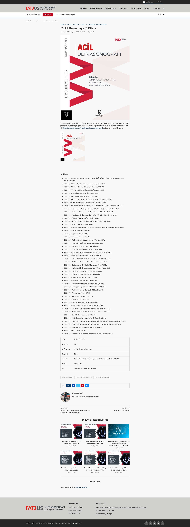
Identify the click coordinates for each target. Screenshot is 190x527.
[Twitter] (161, 15)
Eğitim (37, 21)
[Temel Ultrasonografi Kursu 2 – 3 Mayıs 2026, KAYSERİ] (71, 458)
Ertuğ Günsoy (69, 32)
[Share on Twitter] (78, 385)
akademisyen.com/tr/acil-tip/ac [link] (83, 128)
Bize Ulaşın (100, 504)
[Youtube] (163, 15)
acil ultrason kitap (67, 377)
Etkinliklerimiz (110, 8)
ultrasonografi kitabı (102, 377)
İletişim (146, 8)
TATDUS (83, 8)
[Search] (163, 8)
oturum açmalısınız (82, 487)
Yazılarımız (122, 8)
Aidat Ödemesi (149, 2)
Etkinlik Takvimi (136, 8)
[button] (55, 14)
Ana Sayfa (28, 21)
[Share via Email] (87, 385)
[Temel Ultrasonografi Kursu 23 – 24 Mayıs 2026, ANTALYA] (95, 431)
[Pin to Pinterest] (82, 385)
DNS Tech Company (74, 523)
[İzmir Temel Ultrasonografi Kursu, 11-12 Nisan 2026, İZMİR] (119, 458)
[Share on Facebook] (73, 385)
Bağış (159, 1)
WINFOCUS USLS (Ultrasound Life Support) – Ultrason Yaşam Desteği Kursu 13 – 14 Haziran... (118, 443)
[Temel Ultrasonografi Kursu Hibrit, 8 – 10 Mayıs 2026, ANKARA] (95, 458)
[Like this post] (69, 385)
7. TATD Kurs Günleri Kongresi (67, 14)
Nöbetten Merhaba (96, 8)
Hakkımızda (73, 504)
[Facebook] (158, 15)
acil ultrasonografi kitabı (84, 377)
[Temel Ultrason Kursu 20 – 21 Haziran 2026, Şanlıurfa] (71, 431)
